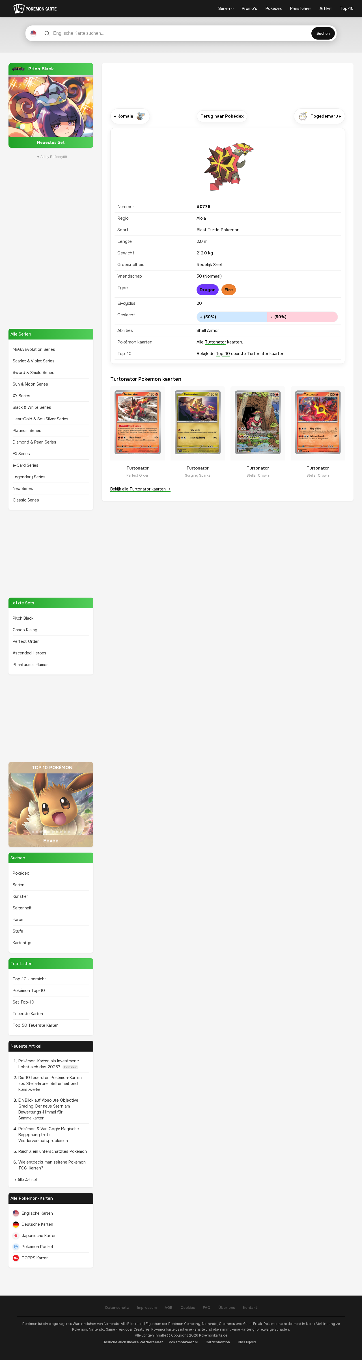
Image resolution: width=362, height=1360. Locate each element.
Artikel (325, 8)
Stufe (18, 931)
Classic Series (26, 500)
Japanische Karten (39, 1235)
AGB (169, 1307)
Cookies (187, 1307)
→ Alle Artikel (25, 1179)
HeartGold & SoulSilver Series (40, 418)
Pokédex (21, 873)
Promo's (249, 8)
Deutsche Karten (37, 1224)
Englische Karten (37, 1213)
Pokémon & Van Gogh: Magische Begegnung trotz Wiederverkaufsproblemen (48, 1134)
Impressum (147, 1307)
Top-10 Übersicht (29, 978)
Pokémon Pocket (37, 1246)
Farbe (18, 919)
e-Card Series (25, 465)
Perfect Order (26, 641)
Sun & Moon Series (30, 384)
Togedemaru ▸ (326, 116)
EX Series (21, 453)
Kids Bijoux (247, 1342)
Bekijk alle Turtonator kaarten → (140, 489)
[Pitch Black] (50, 105)
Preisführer (300, 8)
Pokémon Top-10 (29, 990)
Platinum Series (27, 430)
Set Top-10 (23, 1002)
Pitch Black (23, 618)
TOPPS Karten (35, 1257)
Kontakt (250, 1307)
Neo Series (23, 488)
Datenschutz (117, 1307)
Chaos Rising (25, 629)
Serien (224, 8)
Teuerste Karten (28, 1013)
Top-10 (347, 8)
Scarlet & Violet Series (34, 361)
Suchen (323, 33)
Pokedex (274, 8)
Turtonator (215, 342)
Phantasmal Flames (31, 664)
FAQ (206, 1307)
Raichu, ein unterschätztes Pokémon (52, 1151)
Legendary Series (29, 476)
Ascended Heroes (29, 653)
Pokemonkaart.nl (183, 1342)
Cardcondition (218, 1342)
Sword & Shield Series (33, 372)
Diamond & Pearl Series (34, 442)
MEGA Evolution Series (34, 349)
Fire (229, 290)
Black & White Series (32, 407)
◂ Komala (123, 116)
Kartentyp (22, 942)
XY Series (21, 395)
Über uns (226, 1307)
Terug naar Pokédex (222, 116)
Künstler (20, 896)
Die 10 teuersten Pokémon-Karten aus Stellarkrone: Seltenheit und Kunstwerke (50, 1083)
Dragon (208, 290)
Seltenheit (22, 908)
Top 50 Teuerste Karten (36, 1025)
